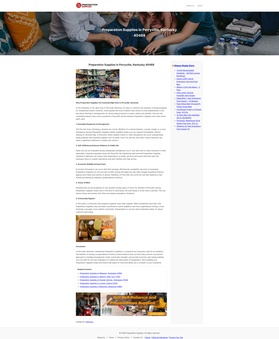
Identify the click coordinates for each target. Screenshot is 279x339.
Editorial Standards (160, 337)
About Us (190, 6)
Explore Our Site (176, 337)
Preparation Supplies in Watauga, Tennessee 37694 (101, 273)
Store (200, 6)
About (147, 337)
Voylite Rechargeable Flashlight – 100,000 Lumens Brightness (188, 73)
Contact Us (138, 337)
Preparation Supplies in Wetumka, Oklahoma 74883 (101, 286)
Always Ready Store (184, 65)
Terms (111, 337)
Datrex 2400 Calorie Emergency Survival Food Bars (187, 81)
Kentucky (89, 322)
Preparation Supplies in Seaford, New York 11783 (100, 277)
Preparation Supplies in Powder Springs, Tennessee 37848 (104, 280)
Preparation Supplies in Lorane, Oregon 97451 (99, 283)
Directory (101, 337)
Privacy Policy (123, 337)
